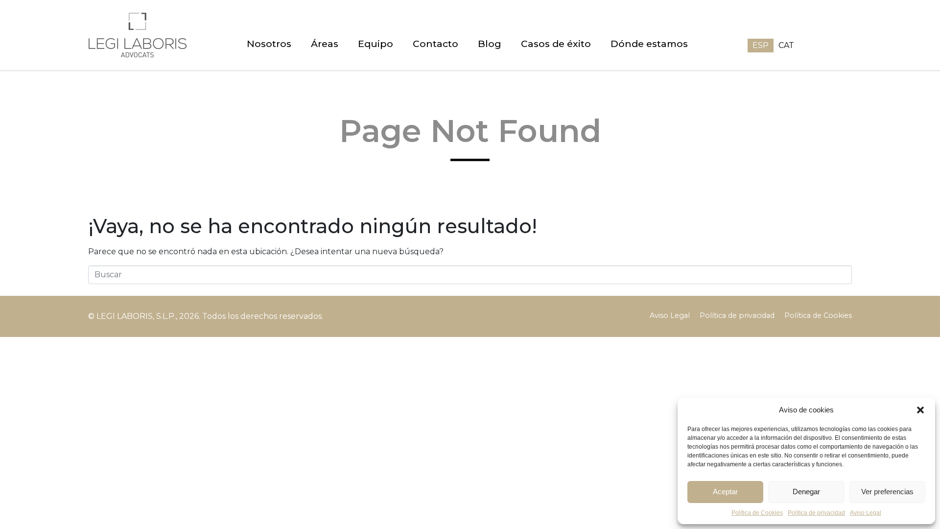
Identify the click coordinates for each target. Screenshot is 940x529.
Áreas (324, 43)
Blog (489, 43)
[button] (920, 410)
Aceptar (725, 491)
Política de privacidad (737, 315)
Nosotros (269, 43)
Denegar (806, 491)
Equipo (375, 43)
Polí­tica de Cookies (757, 512)
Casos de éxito (556, 43)
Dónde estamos (649, 43)
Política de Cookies (818, 315)
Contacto (435, 43)
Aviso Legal (865, 512)
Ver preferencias (887, 491)
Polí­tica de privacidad (816, 512)
